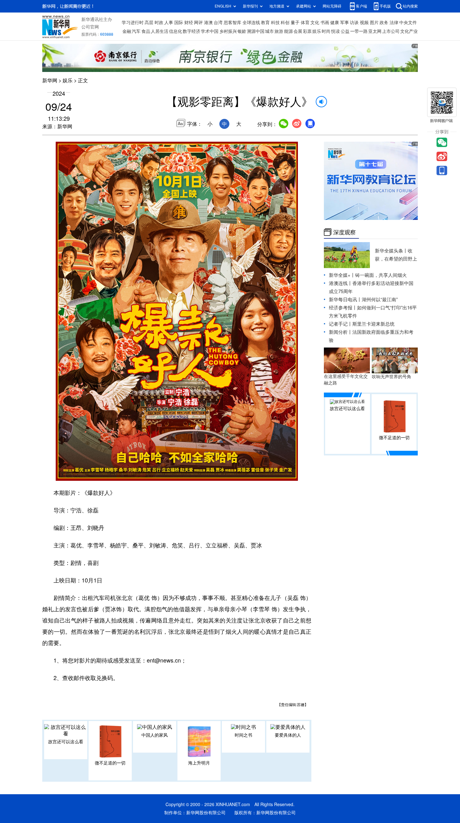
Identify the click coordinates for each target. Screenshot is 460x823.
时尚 (326, 31)
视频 (364, 22)
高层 (149, 22)
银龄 (242, 31)
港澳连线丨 (340, 283)
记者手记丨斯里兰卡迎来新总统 (362, 324)
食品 (145, 31)
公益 (345, 31)
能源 (288, 31)
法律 (394, 22)
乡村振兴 (228, 31)
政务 (384, 22)
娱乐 (316, 31)
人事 (168, 22)
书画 (324, 22)
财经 (188, 22)
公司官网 (90, 27)
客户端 (361, 6)
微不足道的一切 (110, 763)
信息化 (175, 31)
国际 (178, 22)
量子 (295, 22)
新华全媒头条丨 (391, 250)
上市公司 (391, 31)
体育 (305, 22)
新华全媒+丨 (342, 275)
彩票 (307, 31)
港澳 (208, 22)
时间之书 (243, 735)
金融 (126, 31)
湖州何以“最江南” (380, 299)
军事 (344, 22)
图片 (374, 22)
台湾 (218, 22)
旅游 (278, 31)
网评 (198, 22)
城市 (269, 31)
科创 (285, 22)
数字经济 (191, 31)
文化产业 (409, 31)
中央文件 (408, 22)
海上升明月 (199, 763)
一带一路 (359, 31)
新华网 (49, 80)
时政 (159, 22)
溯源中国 (255, 31)
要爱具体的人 (288, 735)
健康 (334, 22)
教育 (265, 22)
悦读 (335, 31)
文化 (314, 22)
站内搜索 (410, 6)
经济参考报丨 (343, 307)
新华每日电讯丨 (345, 299)
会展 (298, 31)
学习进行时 (133, 22)
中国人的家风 (154, 735)
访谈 (354, 22)
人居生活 (159, 31)
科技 (275, 22)
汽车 (136, 31)
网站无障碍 (332, 6)
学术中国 (209, 31)
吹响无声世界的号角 (391, 376)
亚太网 (374, 31)
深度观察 (344, 232)
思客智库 (232, 22)
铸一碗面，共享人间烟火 (381, 275)
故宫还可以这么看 (65, 741)
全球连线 (251, 22)
